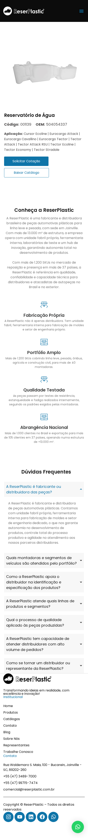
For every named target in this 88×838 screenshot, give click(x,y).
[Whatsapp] (53, 817)
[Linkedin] (31, 817)
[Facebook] (42, 817)
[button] (81, 11)
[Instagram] (8, 817)
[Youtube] (20, 817)
